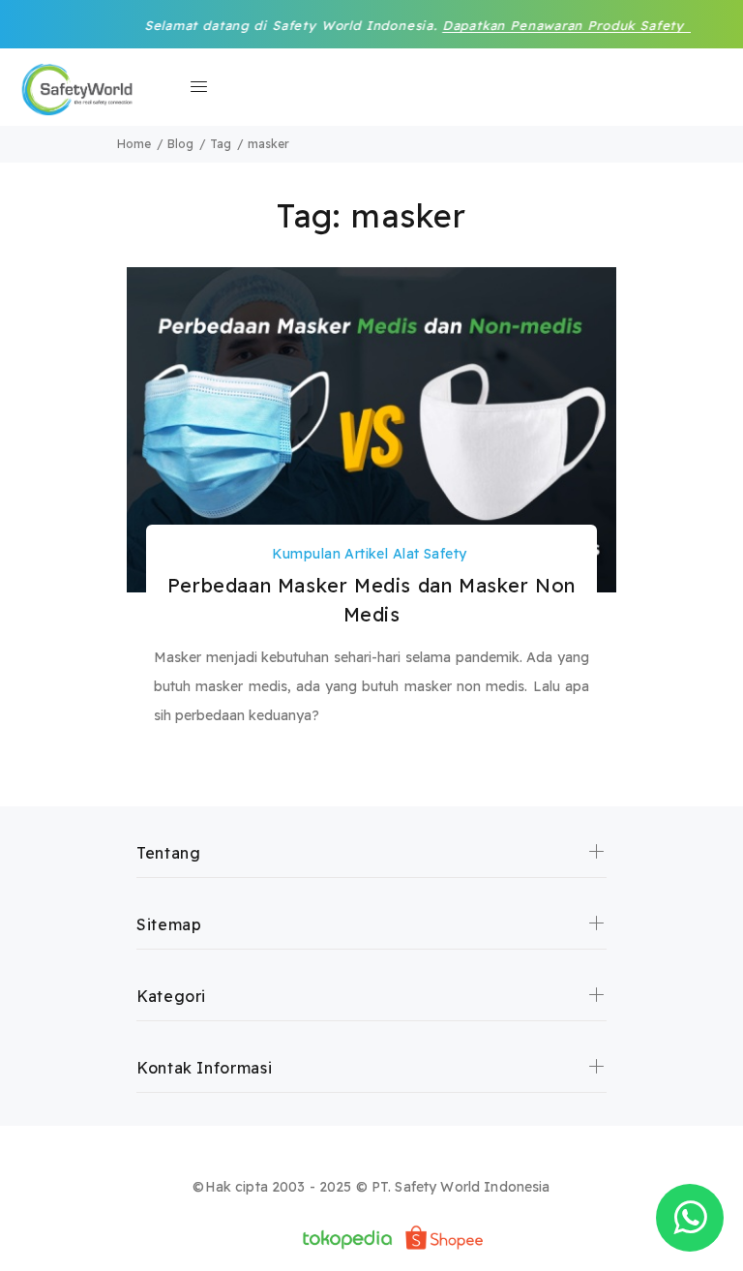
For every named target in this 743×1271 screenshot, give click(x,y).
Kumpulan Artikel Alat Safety (369, 553)
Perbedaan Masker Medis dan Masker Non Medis (371, 599)
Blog (180, 143)
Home (134, 143)
